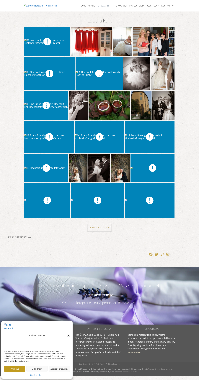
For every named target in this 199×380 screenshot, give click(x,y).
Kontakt (165, 5)
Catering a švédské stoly (121, 369)
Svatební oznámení (139, 369)
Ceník (156, 5)
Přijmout (15, 368)
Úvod (83, 5)
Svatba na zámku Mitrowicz (87, 371)
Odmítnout (37, 368)
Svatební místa (136, 5)
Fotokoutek (121, 5)
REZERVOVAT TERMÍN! (99, 295)
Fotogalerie (103, 5)
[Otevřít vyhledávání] (173, 5)
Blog (148, 5)
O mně (91, 5)
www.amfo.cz (134, 352)
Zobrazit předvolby (59, 368)
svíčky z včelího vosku (113, 371)
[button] (68, 335)
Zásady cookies (35, 375)
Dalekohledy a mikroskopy (101, 369)
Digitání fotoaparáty (82, 369)
